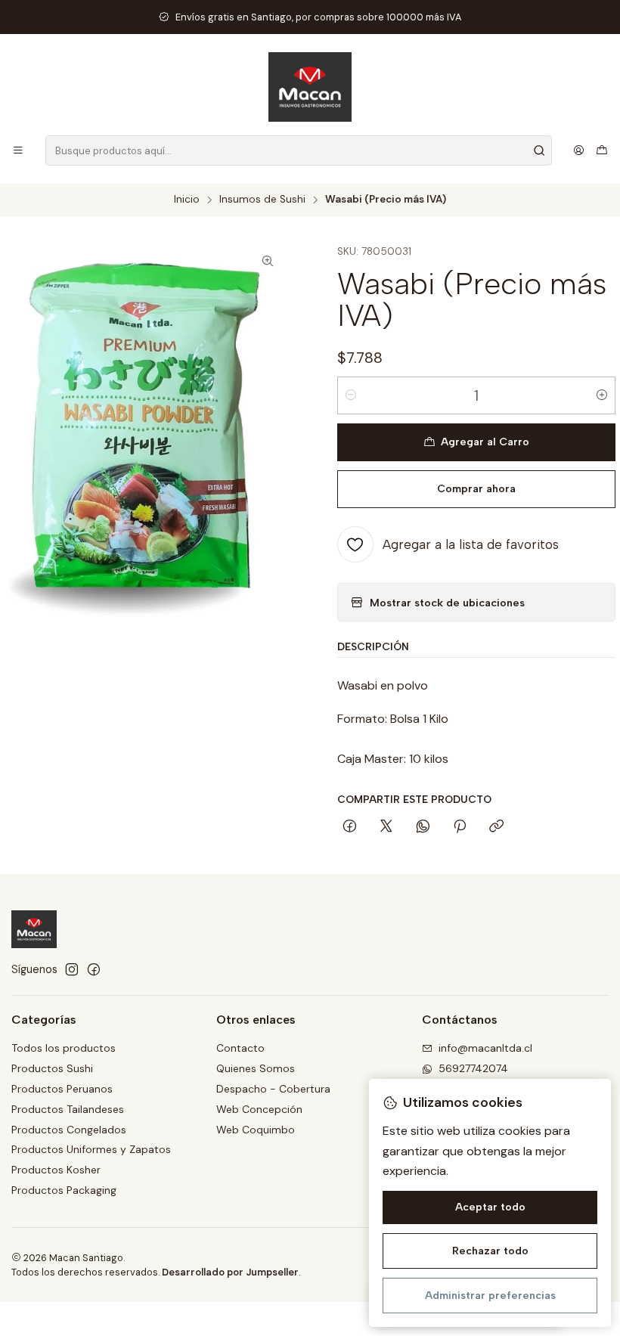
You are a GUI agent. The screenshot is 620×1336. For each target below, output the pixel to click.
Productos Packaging (63, 1190)
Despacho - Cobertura (273, 1089)
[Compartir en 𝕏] (386, 827)
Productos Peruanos (62, 1089)
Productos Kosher (56, 1169)
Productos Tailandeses (67, 1109)
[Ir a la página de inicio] (310, 87)
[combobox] (298, 150)
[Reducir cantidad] (351, 395)
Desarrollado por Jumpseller (230, 1272)
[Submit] (539, 150)
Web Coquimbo (255, 1129)
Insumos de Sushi (262, 199)
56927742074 (473, 1068)
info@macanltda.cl (485, 1048)
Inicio (187, 199)
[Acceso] (578, 150)
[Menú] (18, 150)
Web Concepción (259, 1109)
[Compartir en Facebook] (349, 827)
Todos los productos (63, 1048)
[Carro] (602, 150)
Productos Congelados (68, 1129)
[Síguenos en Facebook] (93, 969)
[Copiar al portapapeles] (496, 827)
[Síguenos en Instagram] (71, 969)
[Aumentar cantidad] (602, 395)
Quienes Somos (255, 1068)
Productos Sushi (52, 1068)
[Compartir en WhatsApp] (423, 827)
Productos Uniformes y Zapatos (91, 1149)
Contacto (240, 1048)
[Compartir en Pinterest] (460, 827)
